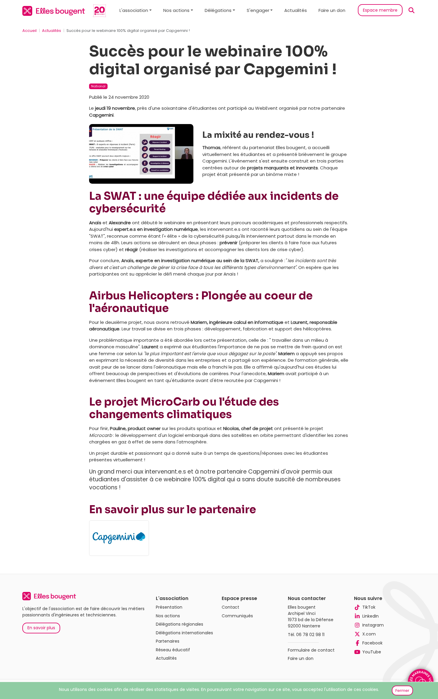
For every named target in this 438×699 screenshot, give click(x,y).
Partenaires (167, 641)
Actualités (295, 10)
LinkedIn (370, 616)
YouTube (371, 652)
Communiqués (237, 616)
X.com (369, 634)
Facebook (372, 643)
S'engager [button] (258, 10)
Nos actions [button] (176, 10)
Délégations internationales (184, 633)
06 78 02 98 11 (310, 635)
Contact (230, 607)
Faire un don (332, 10)
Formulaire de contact (311, 650)
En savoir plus (41, 628)
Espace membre (380, 10)
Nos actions (168, 616)
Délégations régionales (179, 624)
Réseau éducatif (173, 650)
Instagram (373, 625)
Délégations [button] (218, 10)
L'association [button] (133, 10)
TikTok (368, 607)
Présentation (169, 607)
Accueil (29, 30)
